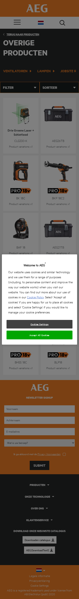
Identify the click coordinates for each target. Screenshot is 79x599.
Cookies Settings (40, 324)
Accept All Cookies (39, 335)
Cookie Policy (35, 297)
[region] (39, 299)
